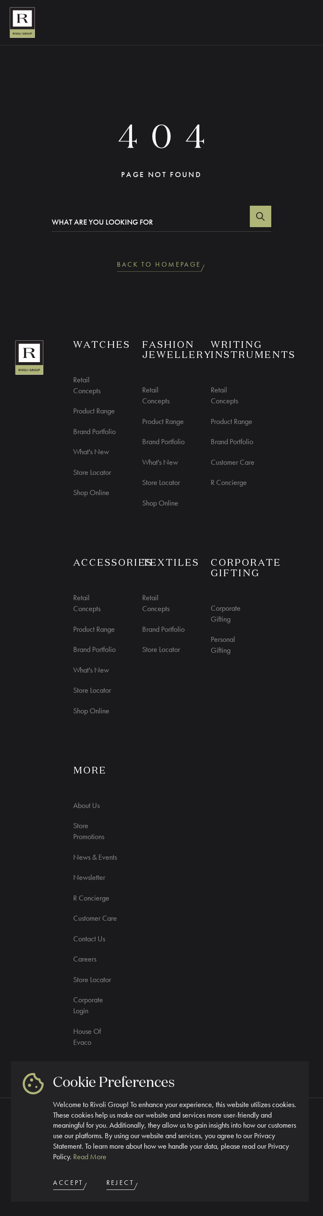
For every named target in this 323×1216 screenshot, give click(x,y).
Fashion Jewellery (177, 350)
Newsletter (89, 877)
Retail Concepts (87, 385)
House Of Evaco (87, 1036)
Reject (120, 1183)
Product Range (94, 411)
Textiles (170, 563)
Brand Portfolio (94, 431)
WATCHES (101, 345)
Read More (89, 1156)
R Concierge (229, 482)
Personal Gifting (223, 644)
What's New (91, 451)
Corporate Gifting (226, 613)
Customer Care (232, 462)
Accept (68, 1183)
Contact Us (89, 938)
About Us (86, 805)
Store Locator (92, 472)
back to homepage (159, 264)
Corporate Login (88, 1005)
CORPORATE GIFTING (246, 568)
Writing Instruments (253, 350)
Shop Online (91, 492)
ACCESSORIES (113, 563)
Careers (84, 959)
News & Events (95, 857)
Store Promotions (88, 831)
